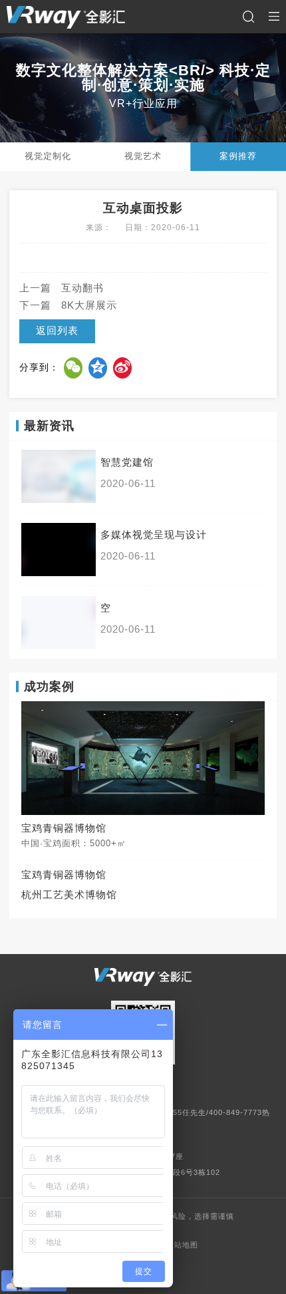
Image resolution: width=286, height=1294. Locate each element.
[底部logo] (143, 977)
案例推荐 (238, 156)
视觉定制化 (48, 156)
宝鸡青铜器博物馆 (63, 875)
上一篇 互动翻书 (61, 288)
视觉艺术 (143, 156)
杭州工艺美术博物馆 (69, 895)
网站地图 (182, 1245)
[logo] (66, 17)
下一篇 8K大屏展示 (68, 305)
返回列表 (57, 330)
